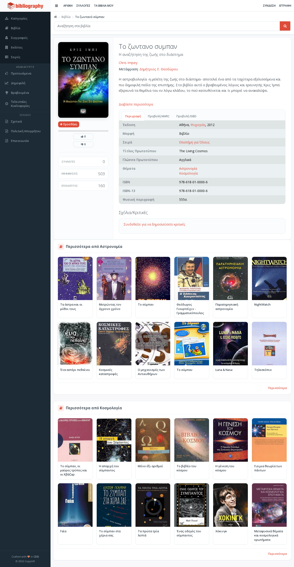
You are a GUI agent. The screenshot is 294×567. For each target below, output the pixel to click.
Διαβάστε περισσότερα (136, 104)
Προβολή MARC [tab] (159, 116)
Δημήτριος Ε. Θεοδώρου (158, 69)
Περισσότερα (277, 388)
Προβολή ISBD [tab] (186, 116)
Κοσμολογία (188, 173)
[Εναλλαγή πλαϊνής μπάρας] (56, 6)
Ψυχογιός (198, 125)
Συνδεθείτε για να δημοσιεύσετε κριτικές (154, 224)
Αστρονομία (188, 168)
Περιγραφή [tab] (133, 116)
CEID (36, 556)
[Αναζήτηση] (285, 26)
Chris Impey (128, 62)
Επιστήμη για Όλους (194, 142)
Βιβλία (66, 17)
